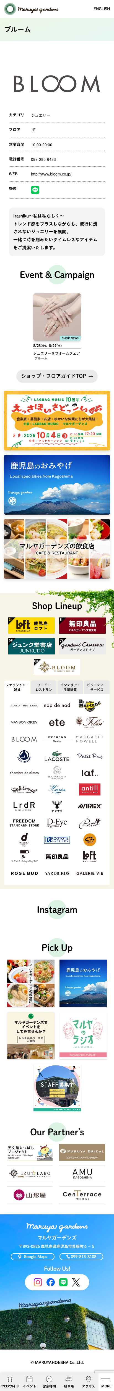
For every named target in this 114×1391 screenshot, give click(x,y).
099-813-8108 (83, 1257)
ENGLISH (102, 9)
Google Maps (35, 1257)
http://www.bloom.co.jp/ (51, 174)
